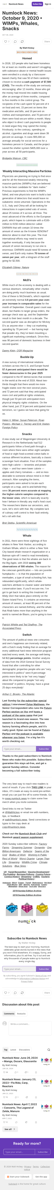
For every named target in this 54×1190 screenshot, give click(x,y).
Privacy (27, 1166)
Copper (21, 883)
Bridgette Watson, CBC (14, 158)
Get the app (41, 1176)
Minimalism (12, 886)
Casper (44, 885)
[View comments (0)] (15, 41)
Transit (28, 883)
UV (5, 872)
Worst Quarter (27, 858)
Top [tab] (5, 1049)
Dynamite (40, 847)
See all (8, 1129)
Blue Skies (20, 866)
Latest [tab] (13, 1049)
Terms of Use (41, 975)
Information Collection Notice (32, 978)
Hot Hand (48, 883)
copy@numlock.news (13, 827)
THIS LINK (37, 787)
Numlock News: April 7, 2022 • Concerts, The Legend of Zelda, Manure (19, 1108)
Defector (27, 851)
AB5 (20, 885)
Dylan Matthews (35, 704)
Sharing (26, 885)
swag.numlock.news (16, 798)
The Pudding (9, 874)
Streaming (13, 862)
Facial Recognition (17, 872)
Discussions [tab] (24, 1049)
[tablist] (14, 1014)
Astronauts (35, 885)
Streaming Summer (22, 847)
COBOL (36, 876)
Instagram (7, 883)
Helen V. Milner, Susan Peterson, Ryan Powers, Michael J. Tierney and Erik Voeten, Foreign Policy (26, 424)
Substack (12, 1183)
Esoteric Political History (34, 877)
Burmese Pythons (25, 874)
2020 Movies (12, 885)
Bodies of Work (17, 855)
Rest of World (9, 858)
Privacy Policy (27, 981)
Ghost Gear (23, 886)
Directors (42, 886)
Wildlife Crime (29, 862)
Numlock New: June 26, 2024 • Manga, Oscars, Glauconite (20, 1059)
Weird (14, 883)
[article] (27, 1065)
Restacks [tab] (21, 1013)
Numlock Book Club (30, 833)
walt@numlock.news (16, 819)
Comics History (12, 876)
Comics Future (43, 874)
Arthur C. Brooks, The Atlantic (18, 694)
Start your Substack (19, 1176)
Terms (36, 1166)
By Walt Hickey (9, 1065)
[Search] (49, 1050)
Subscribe (37, 4)
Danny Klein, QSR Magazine (17, 350)
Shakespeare (37, 883)
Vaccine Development (38, 872)
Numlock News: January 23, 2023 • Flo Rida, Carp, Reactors (19, 1083)
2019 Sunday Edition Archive (27, 890)
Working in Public (37, 855)
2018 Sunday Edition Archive (27, 895)
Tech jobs (33, 886)
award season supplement (28, 837)
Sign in (48, 4)
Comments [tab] (9, 1013)
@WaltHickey (12, 812)
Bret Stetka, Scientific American (19, 523)
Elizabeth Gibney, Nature (15, 267)
